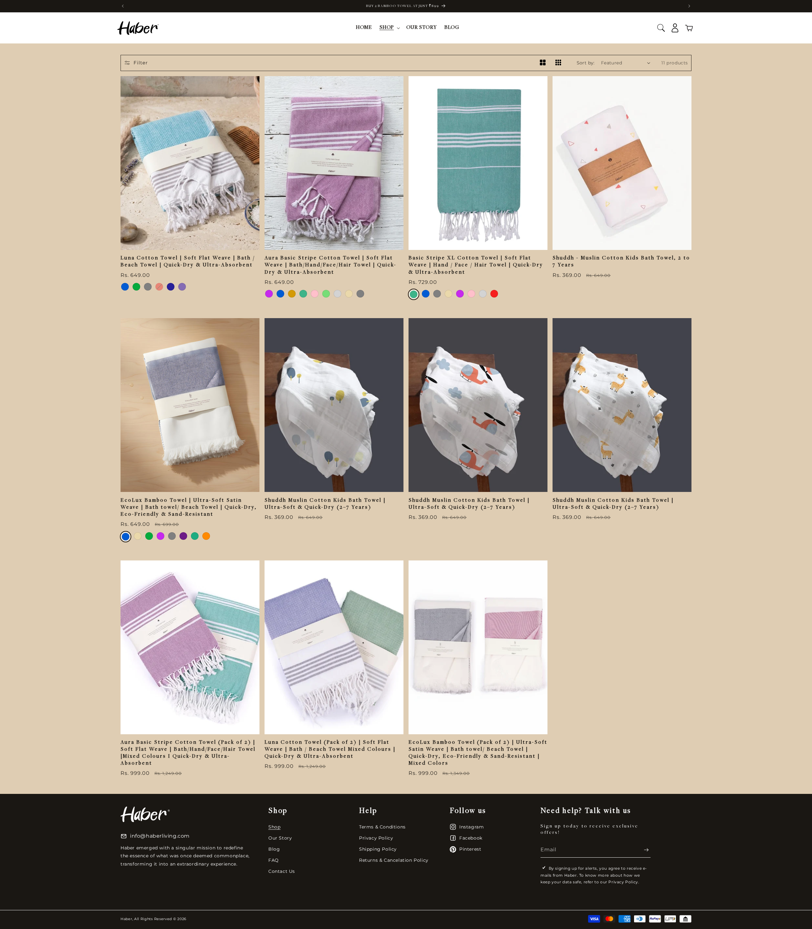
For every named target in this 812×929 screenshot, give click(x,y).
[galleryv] (558, 63)
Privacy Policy (376, 838)
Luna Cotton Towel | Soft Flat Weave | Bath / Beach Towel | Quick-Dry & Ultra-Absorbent (188, 262)
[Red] (159, 287)
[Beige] (349, 294)
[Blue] (125, 287)
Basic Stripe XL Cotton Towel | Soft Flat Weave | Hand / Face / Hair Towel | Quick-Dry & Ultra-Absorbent (476, 265)
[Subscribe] (643, 849)
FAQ (273, 860)
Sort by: (586, 63)
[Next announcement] (689, 6)
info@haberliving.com (160, 836)
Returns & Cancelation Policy (394, 860)
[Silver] (337, 294)
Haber (126, 919)
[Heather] (182, 287)
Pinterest (470, 849)
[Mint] (303, 294)
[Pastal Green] (326, 294)
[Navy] (170, 287)
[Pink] (314, 294)
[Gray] (148, 287)
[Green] (136, 287)
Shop (274, 827)
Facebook (470, 838)
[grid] (542, 63)
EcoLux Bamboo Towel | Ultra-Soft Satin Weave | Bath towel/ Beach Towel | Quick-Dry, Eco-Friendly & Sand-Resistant (189, 507)
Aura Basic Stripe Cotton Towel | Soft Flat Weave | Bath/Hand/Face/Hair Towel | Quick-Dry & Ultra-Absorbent (330, 265)
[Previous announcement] (123, 6)
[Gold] (292, 294)
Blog (274, 849)
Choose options (190, 236)
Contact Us (281, 871)
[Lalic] (269, 294)
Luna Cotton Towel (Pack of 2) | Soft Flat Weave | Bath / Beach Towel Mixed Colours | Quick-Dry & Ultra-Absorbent (330, 749)
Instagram (471, 827)
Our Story (280, 838)
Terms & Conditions (382, 827)
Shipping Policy (378, 849)
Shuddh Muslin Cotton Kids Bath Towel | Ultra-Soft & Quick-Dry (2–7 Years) (325, 504)
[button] (389, 28)
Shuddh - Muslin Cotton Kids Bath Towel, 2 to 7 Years (621, 262)
